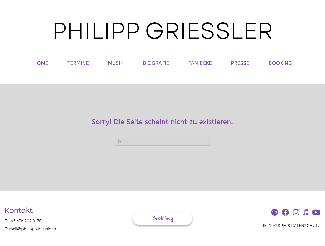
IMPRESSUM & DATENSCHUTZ (291, 225)
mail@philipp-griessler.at (33, 229)
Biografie (156, 63)
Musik (115, 63)
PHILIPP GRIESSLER (162, 31)
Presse (240, 63)
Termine (78, 63)
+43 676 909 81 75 (25, 221)
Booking (280, 63)
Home (40, 63)
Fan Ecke (200, 63)
